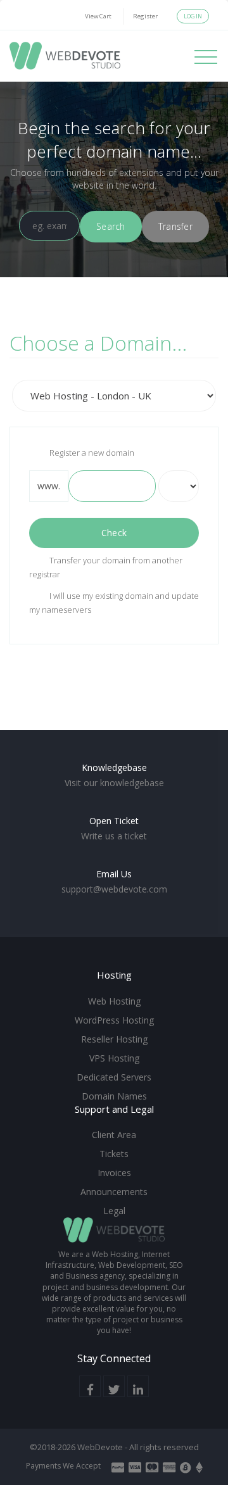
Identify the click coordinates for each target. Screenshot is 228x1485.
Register (145, 16)
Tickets (114, 1154)
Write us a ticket (114, 836)
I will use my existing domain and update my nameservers (114, 602)
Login (193, 16)
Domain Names (114, 1096)
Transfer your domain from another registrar (105, 567)
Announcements (114, 1192)
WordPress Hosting (114, 1020)
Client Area (114, 1135)
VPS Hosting (114, 1058)
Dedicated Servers (114, 1077)
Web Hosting (114, 1001)
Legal (114, 1211)
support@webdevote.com (114, 889)
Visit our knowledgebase (114, 783)
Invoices (114, 1173)
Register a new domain (91, 452)
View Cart (98, 16)
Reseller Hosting (114, 1039)
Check (114, 533)
